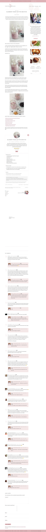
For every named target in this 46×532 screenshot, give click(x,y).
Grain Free (17, 187)
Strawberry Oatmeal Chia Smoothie (10, 124)
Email (6, 516)
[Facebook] (34, 38)
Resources (36, 6)
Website (6, 520)
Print (16, 151)
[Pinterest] (35, 38)
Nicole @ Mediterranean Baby (12, 432)
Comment (6, 497)
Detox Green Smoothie (8, 123)
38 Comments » (26, 187)
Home (30, 6)
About (40, 6)
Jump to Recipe (17, 14)
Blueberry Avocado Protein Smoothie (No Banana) (12, 118)
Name (6, 512)
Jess (8, 374)
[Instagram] (37, 38)
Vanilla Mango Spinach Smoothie (10, 125)
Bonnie (9, 409)
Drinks (11, 187)
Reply (20, 263)
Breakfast (6, 187)
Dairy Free (9, 187)
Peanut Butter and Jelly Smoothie (10, 120)
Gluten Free (14, 187)
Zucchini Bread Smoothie (9, 119)
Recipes (33, 6)
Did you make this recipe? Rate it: (10, 505)
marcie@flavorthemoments (11, 480)
